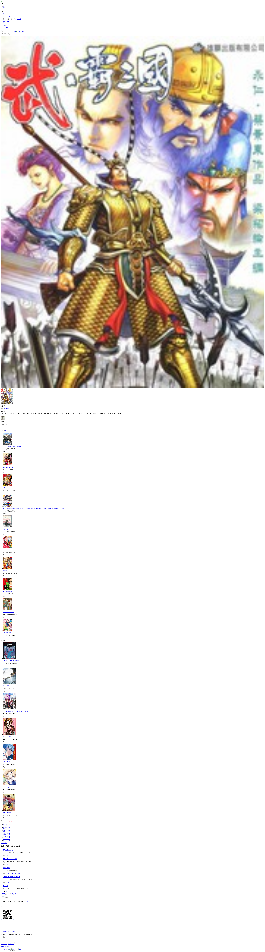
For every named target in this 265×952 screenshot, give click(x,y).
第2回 (6, 839)
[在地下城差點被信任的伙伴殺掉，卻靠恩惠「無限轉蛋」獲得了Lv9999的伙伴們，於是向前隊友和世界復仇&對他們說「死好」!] (7, 506)
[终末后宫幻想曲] (9, 734)
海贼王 (5, 487)
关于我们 (3, 931)
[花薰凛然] (7, 527)
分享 (2, 949)
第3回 (6, 837)
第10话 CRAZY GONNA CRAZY (13, 873)
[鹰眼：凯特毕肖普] (9, 810)
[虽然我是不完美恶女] (7, 465)
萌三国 (5, 886)
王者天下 (5, 570)
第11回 (7, 826)
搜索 (15, 31)
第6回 (6, 833)
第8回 (6, 830)
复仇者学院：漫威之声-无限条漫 (11, 660)
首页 (4, 3)
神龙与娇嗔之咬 (7, 686)
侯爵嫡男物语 (6, 761)
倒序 (19, 822)
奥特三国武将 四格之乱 (11, 877)
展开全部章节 (4, 843)
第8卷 (7, 855)
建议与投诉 (8, 931)
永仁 (5, 408)
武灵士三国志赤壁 (10, 859)
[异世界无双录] (9, 785)
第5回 (6, 834)
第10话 (7, 882)
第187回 (7, 891)
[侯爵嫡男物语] (9, 759)
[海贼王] (7, 485)
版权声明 (13, 931)
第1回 (6, 840)
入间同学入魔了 (7, 632)
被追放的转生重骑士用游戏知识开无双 (12, 446)
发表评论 (25, 901)
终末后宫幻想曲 (7, 736)
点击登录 (19, 19)
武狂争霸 (6, 868)
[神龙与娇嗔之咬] (9, 683)
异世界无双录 (6, 787)
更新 (4, 4)
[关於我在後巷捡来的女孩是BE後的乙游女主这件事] (9, 709)
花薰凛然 (5, 529)
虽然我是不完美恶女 (8, 467)
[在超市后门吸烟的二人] (7, 609)
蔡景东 (8, 408)
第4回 (6, 836)
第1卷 (7, 864)
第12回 (10, 822)
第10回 (7, 827)
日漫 (4, 7)
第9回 (6, 828)
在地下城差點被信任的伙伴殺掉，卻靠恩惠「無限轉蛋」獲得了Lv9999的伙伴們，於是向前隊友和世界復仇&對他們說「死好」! (34, 508)
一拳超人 (5, 549)
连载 (3, 822)
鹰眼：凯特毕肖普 (7, 812)
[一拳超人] (7, 547)
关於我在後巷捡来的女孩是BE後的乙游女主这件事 (15, 711)
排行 (4, 6)
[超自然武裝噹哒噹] (7, 589)
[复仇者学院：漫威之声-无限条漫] (9, 658)
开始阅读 (5, 944)
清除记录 (10, 16)
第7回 (6, 831)
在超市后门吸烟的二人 (8, 612)
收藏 (2, 944)
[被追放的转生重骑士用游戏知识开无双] (7, 444)
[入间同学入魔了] (7, 630)
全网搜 (22, 31)
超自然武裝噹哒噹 (7, 591)
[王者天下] (7, 568)
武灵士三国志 (8, 850)
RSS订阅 (5, 949)
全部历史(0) (6, 21)
